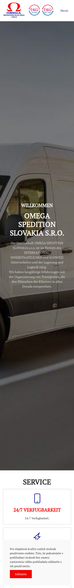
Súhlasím (21, 574)
